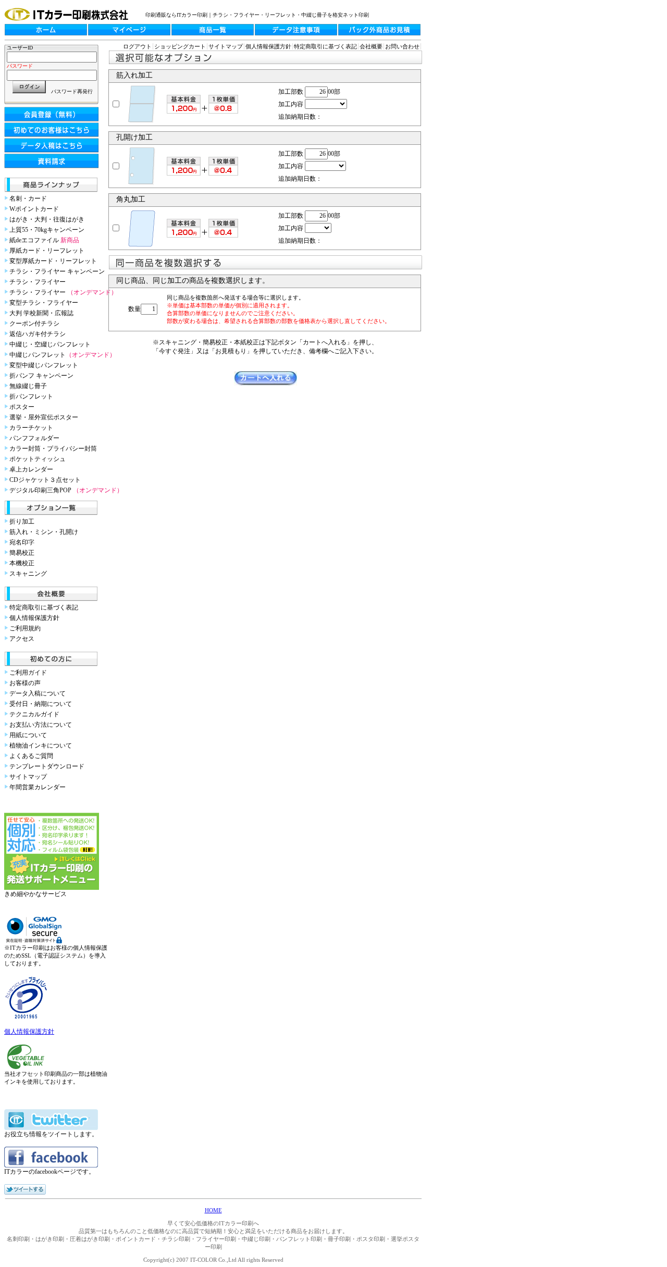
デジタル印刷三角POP (66, 490)
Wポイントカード (34, 209)
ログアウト (137, 46)
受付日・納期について (40, 703)
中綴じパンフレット (62, 354)
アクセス (21, 638)
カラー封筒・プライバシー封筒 (53, 448)
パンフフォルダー (34, 438)
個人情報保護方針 (34, 618)
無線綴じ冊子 (28, 386)
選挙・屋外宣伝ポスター (43, 417)
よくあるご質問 (31, 756)
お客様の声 (25, 683)
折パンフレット (31, 396)
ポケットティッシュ (37, 459)
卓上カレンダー (31, 469)
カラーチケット (31, 427)
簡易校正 (21, 552)
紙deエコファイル (44, 240)
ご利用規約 (25, 628)
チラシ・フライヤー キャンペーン (57, 271)
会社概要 (371, 46)
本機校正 (21, 563)
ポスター (21, 407)
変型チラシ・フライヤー (43, 302)
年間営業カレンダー (37, 787)
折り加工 (21, 521)
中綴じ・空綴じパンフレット (50, 344)
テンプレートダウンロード (46, 766)
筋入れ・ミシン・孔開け (43, 532)
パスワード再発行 (72, 91)
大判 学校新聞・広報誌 (41, 313)
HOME (213, 1210)
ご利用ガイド (28, 672)
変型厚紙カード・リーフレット (53, 261)
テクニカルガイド (34, 714)
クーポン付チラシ (34, 323)
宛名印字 (21, 542)
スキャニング (28, 573)
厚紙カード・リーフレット (46, 250)
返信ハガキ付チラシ (37, 334)
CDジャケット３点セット (45, 479)
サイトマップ (28, 776)
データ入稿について (37, 693)
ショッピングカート (180, 46)
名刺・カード (28, 198)
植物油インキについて (40, 745)
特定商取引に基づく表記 (43, 607)
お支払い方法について (40, 724)
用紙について (28, 735)
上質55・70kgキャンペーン (46, 229)
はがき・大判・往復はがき (46, 219)
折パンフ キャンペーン (41, 375)
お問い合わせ (402, 46)
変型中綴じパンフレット (43, 365)
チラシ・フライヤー (37, 281)
